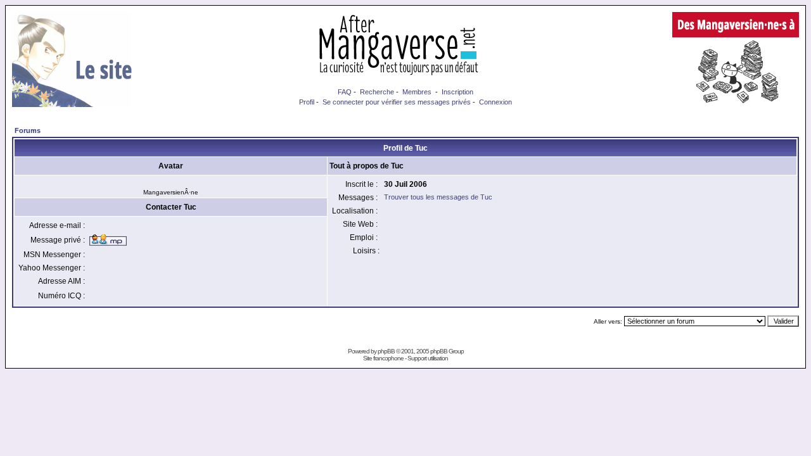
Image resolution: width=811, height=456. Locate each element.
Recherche (377, 92)
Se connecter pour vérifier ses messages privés (396, 102)
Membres (416, 92)
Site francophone (383, 358)
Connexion (495, 102)
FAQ (345, 92)
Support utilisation (427, 358)
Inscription (457, 92)
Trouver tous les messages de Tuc (438, 197)
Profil (306, 102)
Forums (28, 130)
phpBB (386, 351)
